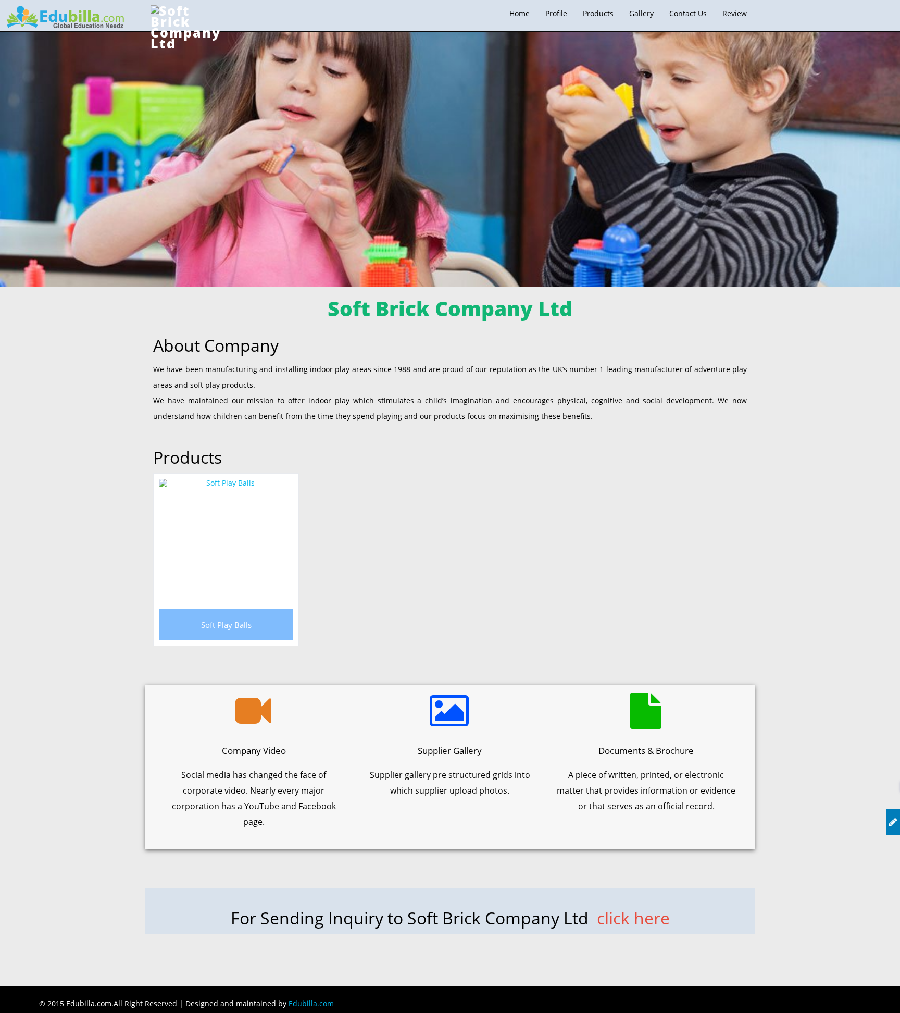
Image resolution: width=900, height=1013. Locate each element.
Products (598, 13)
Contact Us (688, 13)
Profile (556, 13)
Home (519, 13)
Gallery (641, 13)
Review (734, 13)
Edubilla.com (311, 1003)
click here (633, 918)
